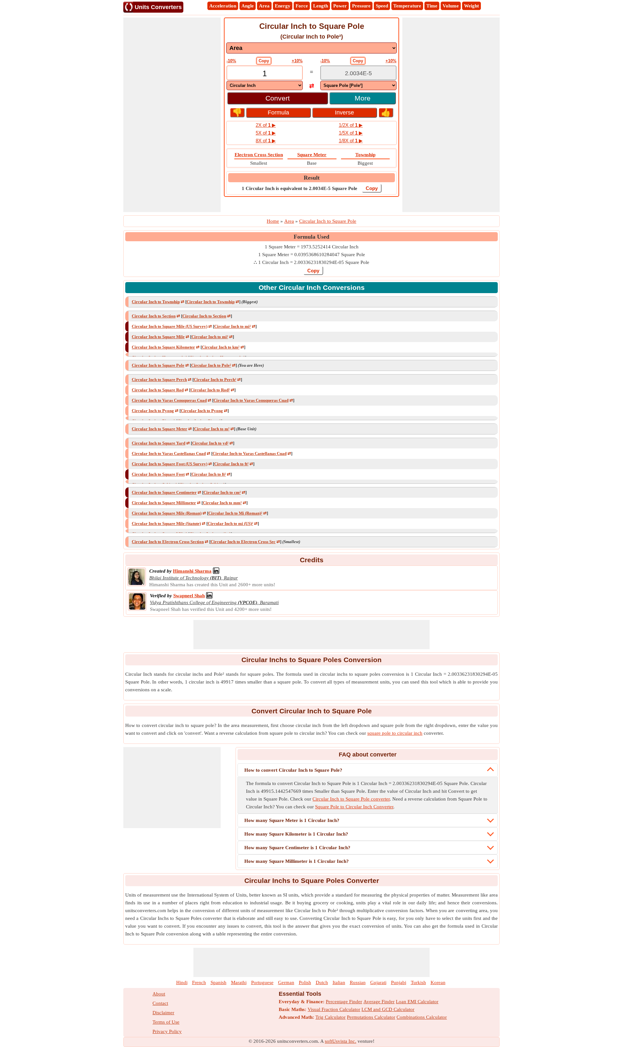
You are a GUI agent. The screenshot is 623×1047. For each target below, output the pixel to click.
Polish (305, 982)
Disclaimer (163, 1012)
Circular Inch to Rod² (210, 389)
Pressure (361, 5)
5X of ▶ (266, 133)
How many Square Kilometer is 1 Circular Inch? (296, 834)
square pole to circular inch (394, 733)
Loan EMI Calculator (417, 1001)
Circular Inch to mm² (222, 502)
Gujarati (378, 982)
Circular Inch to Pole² (211, 365)
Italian (339, 982)
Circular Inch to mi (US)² (230, 523)
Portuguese (262, 982)
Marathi (239, 982)
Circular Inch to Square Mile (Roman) (167, 513)
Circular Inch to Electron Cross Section (168, 541)
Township (365, 154)
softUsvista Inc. (340, 1041)
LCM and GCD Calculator (387, 1009)
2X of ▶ (266, 125)
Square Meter (311, 154)
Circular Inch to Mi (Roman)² (235, 513)
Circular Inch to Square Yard (158, 443)
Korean (438, 982)
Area (264, 5)
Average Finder (379, 1001)
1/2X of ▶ (351, 125)
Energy (282, 5)
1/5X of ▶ (351, 133)
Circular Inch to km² (220, 347)
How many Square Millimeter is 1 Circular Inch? (296, 861)
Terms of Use (166, 1022)
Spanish (218, 982)
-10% (231, 60)
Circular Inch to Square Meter (159, 428)
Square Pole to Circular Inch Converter (354, 806)
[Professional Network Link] (216, 571)
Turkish (418, 982)
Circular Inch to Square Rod (158, 389)
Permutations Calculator (371, 1017)
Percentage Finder (344, 1001)
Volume (451, 5)
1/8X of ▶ (351, 140)
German (286, 982)
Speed (382, 5)
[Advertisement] (172, 115)
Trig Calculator (330, 1017)
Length (320, 5)
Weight (471, 5)
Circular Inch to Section (154, 316)
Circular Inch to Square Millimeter (164, 502)
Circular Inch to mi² (232, 326)
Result (312, 177)
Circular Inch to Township (156, 301)
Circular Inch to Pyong (153, 410)
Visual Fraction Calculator (334, 1009)
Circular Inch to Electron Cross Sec (243, 541)
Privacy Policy (167, 1031)
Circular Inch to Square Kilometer (163, 347)
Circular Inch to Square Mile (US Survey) (169, 326)
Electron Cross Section (259, 154)
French (199, 982)
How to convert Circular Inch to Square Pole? (293, 770)
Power (340, 5)
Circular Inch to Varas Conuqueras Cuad (169, 400)
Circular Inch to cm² (222, 492)
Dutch (322, 982)
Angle (247, 5)
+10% (297, 60)
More (363, 98)
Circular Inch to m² (211, 428)
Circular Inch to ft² (231, 463)
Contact (160, 1003)
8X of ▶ (266, 140)
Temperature (407, 5)
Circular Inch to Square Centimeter (164, 492)
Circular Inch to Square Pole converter (351, 799)
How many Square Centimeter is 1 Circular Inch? (297, 847)
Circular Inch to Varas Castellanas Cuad (169, 453)
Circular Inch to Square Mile (158, 336)
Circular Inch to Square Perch (159, 379)
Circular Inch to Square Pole (158, 365)
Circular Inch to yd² (210, 443)
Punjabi (398, 982)
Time (431, 5)
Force (302, 5)
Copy (264, 60)
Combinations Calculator (422, 1017)
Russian (358, 982)
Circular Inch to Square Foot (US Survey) (169, 463)
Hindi (182, 982)
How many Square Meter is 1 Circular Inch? (291, 820)
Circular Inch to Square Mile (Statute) (166, 523)
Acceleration (222, 5)
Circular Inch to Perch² (215, 379)
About (159, 993)
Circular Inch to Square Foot (158, 474)
